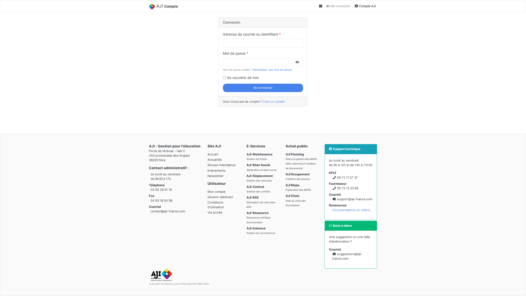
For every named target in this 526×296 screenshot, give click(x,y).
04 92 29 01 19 (161, 190)
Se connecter (263, 88)
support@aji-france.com (354, 199)
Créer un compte (273, 101)
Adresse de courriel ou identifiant (250, 34)
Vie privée (215, 212)
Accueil (213, 154)
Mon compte (217, 192)
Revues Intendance (221, 165)
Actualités (215, 160)
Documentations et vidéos (351, 210)
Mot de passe (234, 53)
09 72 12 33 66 (347, 188)
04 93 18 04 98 (161, 200)
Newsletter (216, 176)
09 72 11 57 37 (347, 177)
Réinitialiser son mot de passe (272, 69)
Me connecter (340, 6)
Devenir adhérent (220, 197)
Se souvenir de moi (243, 78)
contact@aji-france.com (168, 211)
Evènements (217, 170)
